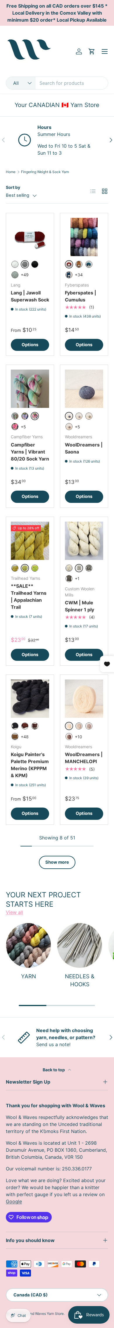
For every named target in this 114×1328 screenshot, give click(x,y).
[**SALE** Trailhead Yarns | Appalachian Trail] (30, 541)
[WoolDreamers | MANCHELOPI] (84, 698)
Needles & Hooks (79, 980)
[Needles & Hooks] (79, 945)
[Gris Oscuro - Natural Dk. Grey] (68, 736)
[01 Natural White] (68, 568)
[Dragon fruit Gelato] (14, 426)
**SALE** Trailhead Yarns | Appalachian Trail (28, 596)
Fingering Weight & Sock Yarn (45, 172)
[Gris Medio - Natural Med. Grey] (88, 725)
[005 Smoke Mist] (14, 274)
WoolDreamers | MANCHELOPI (84, 757)
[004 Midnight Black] (34, 264)
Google (14, 1201)
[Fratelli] (78, 416)
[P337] (14, 736)
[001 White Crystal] (14, 264)
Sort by (13, 187)
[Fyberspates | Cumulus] (84, 237)
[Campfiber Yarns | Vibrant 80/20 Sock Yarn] (30, 389)
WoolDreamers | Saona (84, 448)
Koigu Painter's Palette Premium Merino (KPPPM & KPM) (30, 764)
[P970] (24, 725)
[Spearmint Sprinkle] (14, 416)
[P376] (34, 725)
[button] (91, 51)
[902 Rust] (78, 264)
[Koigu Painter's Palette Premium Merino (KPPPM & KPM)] (30, 698)
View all (14, 912)
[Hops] (34, 568)
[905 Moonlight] (68, 274)
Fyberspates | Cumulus (80, 296)
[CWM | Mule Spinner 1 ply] (84, 541)
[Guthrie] (68, 426)
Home (10, 172)
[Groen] (88, 416)
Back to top (54, 1069)
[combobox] (57, 83)
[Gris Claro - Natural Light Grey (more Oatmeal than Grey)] (78, 725)
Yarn (28, 976)
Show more (57, 862)
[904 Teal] (88, 264)
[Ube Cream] (24, 416)
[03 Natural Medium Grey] (88, 568)
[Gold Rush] (14, 568)
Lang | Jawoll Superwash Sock (30, 296)
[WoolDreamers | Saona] (84, 389)
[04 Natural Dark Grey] (68, 578)
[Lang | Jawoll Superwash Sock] (30, 237)
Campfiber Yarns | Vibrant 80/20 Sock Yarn (30, 452)
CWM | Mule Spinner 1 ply (79, 606)
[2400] (14, 725)
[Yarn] (28, 945)
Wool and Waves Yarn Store (41, 1313)
